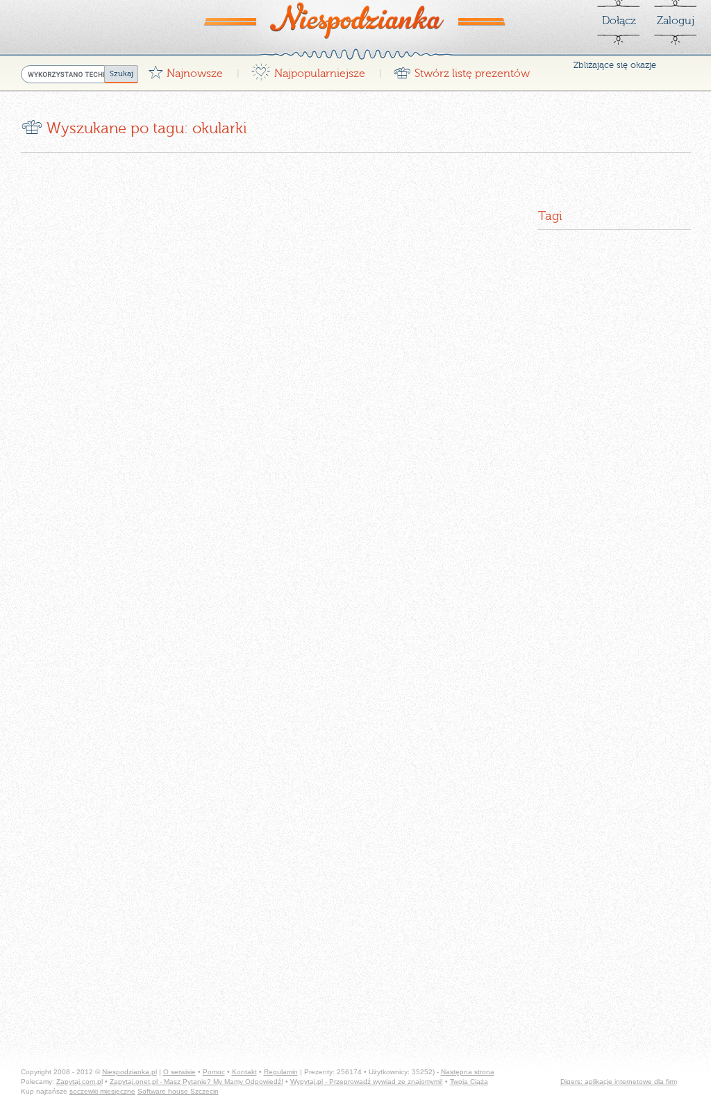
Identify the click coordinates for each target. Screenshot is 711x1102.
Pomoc (214, 1072)
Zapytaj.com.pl (79, 1081)
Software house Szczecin (178, 1091)
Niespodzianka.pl (129, 1072)
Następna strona (467, 1072)
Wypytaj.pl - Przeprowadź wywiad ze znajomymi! (366, 1081)
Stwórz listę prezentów (461, 70)
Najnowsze (185, 70)
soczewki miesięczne (102, 1091)
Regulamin (281, 1072)
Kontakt (244, 1072)
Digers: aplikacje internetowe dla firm (618, 1081)
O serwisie (179, 1072)
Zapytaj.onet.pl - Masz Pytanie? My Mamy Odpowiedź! (196, 1081)
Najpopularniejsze (308, 70)
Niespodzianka (355, 20)
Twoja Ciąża (469, 1081)
